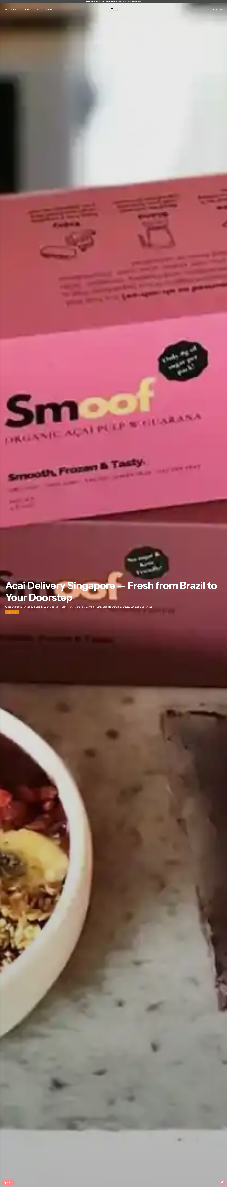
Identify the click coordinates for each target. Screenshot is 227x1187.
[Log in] (217, 9)
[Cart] (221, 9)
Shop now (12, 612)
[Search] (213, 9)
